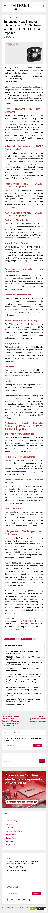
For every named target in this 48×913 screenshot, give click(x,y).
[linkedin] (19, 899)
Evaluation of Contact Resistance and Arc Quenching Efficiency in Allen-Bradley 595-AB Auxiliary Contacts (11, 721)
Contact (9, 824)
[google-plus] (12, 899)
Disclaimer (10, 841)
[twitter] (24, 899)
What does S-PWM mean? (15, 705)
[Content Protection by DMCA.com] (37, 909)
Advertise (9, 827)
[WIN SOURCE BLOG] (19, 9)
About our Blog (11, 821)
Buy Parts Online (12, 845)
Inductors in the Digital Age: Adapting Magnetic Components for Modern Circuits (23, 700)
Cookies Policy (11, 834)
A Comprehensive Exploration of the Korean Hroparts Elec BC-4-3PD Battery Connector (22, 689)
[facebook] (7, 899)
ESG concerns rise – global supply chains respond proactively (38, 719)
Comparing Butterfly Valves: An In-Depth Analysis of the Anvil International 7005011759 (24, 664)
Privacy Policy (11, 838)
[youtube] (29, 899)
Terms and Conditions (14, 831)
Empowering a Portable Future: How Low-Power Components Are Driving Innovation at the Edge (23, 675)
